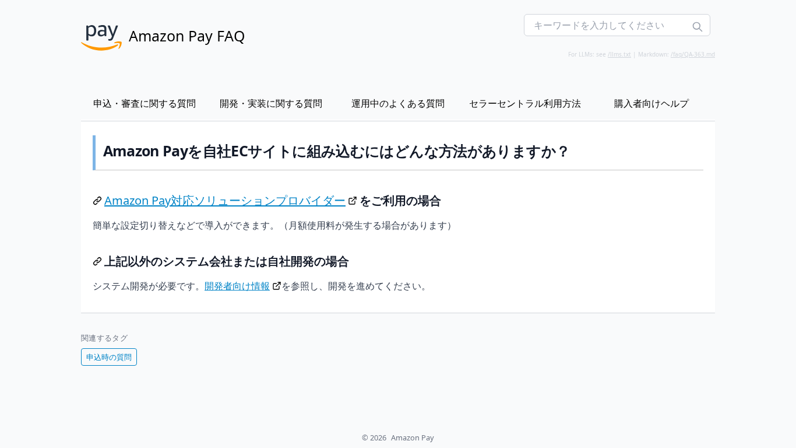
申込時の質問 (109, 357)
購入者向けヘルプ (651, 103)
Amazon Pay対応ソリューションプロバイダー (225, 200)
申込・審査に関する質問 (144, 103)
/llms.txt (619, 54)
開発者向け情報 (237, 285)
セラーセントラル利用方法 (525, 103)
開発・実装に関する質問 (271, 103)
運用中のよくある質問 (398, 103)
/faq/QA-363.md (693, 54)
